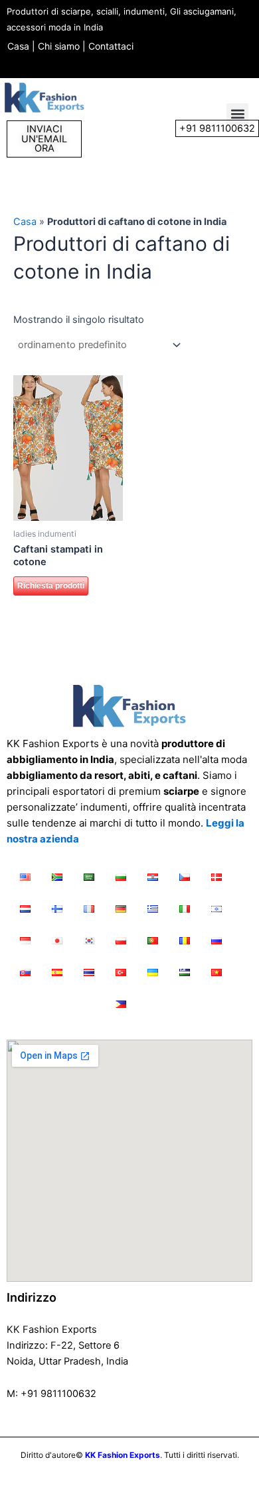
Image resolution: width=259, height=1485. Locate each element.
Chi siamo (59, 46)
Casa (18, 46)
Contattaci (110, 46)
